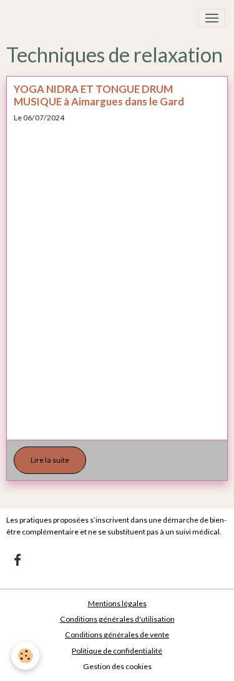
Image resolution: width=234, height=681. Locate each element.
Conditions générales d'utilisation (117, 619)
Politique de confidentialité (117, 650)
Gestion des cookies (117, 666)
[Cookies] (25, 656)
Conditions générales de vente (117, 634)
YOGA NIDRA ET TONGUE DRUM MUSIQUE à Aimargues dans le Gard (99, 95)
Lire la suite (50, 460)
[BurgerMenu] (211, 18)
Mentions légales (117, 603)
